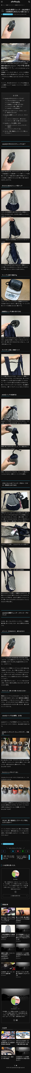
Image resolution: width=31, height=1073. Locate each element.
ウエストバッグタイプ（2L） (14, 129)
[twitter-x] (15, 892)
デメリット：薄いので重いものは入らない (17, 121)
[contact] (17, 1020)
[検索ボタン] (29, 2)
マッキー (15, 879)
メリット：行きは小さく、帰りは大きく (16, 119)
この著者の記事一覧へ (15, 895)
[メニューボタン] (2, 2)
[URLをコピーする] (28, 851)
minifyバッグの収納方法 (13, 108)
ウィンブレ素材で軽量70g (13, 102)
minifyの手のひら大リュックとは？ (14, 98)
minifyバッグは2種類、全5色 (13, 123)
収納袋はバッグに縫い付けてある (15, 104)
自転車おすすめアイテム (7, 14)
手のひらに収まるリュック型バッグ (15, 100)
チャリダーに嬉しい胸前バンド (14, 106)
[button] (3, 851)
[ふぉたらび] (15, 2)
